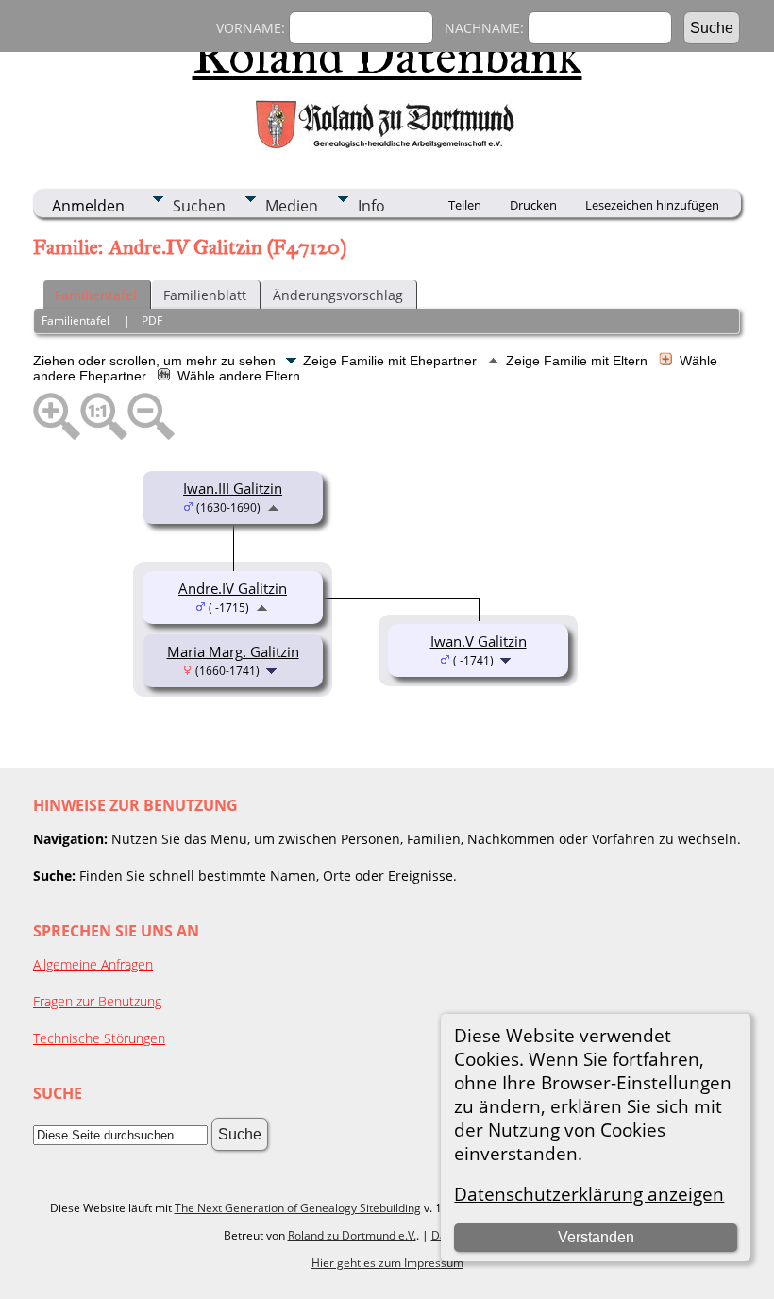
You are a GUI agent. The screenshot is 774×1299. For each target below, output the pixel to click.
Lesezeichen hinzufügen (652, 204)
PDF (152, 320)
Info (371, 205)
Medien (291, 205)
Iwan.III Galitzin (232, 488)
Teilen (464, 204)
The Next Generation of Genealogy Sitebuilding (298, 1208)
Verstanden (596, 1237)
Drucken (533, 204)
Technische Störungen (99, 1038)
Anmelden (88, 205)
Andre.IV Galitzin (232, 588)
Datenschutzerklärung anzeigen (589, 1194)
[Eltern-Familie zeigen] (273, 506)
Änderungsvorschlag (338, 295)
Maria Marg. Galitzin (233, 651)
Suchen (199, 205)
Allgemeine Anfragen (93, 964)
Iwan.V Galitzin (478, 641)
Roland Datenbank (387, 56)
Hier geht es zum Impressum (387, 1263)
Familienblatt (204, 295)
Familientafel (96, 295)
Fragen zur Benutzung (97, 1001)
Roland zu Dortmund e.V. (352, 1235)
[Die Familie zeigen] (273, 669)
